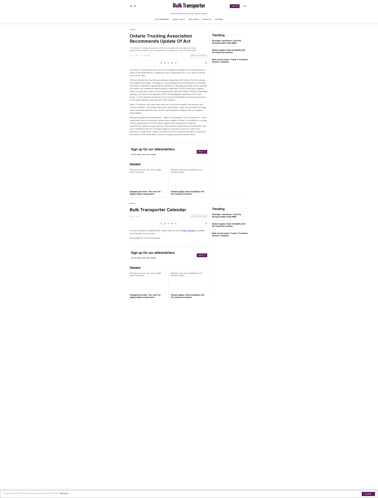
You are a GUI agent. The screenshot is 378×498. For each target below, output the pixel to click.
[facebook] (161, 63)
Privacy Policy (64, 493)
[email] (175, 63)
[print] (206, 63)
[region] (189, 494)
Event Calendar (188, 231)
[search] (134, 6)
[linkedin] (165, 63)
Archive (132, 29)
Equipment (219, 19)
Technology (207, 19)
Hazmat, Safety (179, 19)
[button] (131, 6)
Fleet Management (162, 19)
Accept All (368, 494)
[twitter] (168, 63)
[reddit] (172, 63)
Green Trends (193, 19)
